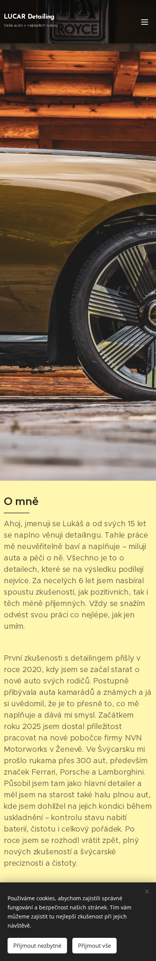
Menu (144, 21)
